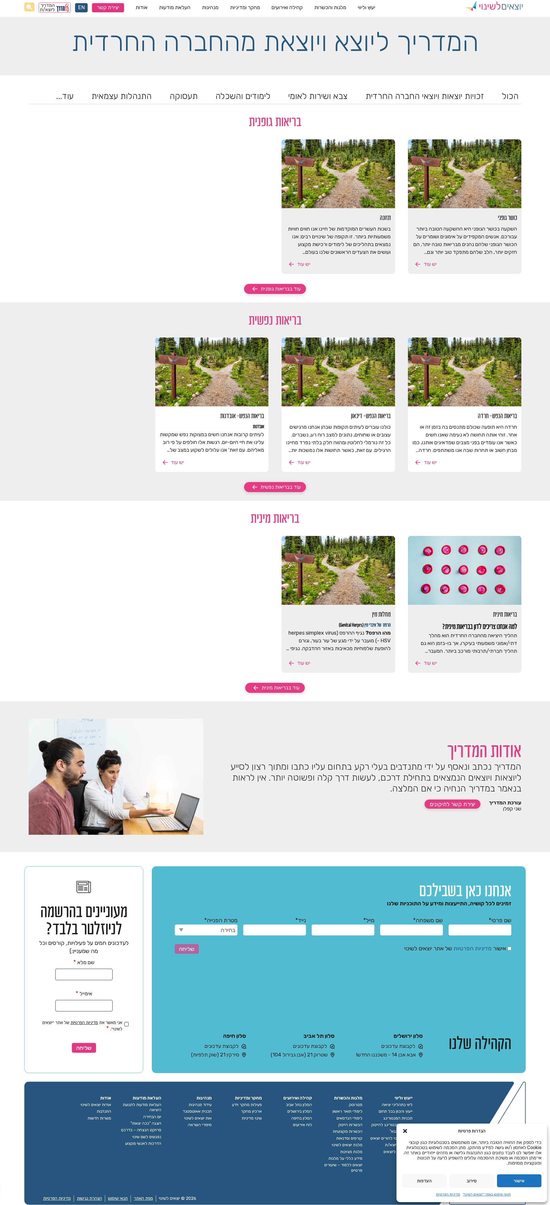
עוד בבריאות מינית (281, 688)
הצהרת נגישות (89, 1198)
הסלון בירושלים (299, 1111)
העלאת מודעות (174, 7)
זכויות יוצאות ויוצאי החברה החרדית (425, 96)
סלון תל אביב (319, 1035)
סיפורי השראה (200, 1124)
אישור (519, 1180)
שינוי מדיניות (252, 1118)
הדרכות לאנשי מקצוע (143, 1143)
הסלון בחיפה (301, 1118)
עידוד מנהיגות (200, 1104)
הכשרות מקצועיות (347, 1131)
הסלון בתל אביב (299, 1104)
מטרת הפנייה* (220, 920)
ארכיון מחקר (251, 1111)
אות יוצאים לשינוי (198, 1118)
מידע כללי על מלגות (345, 1158)
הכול (510, 96)
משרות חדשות (99, 1118)
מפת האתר (143, 1198)
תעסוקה (184, 96)
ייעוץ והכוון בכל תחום (395, 1111)
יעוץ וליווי (366, 7)
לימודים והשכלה (242, 96)
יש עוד (430, 264)
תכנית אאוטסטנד (197, 1111)
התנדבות (104, 1111)
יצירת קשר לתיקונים (452, 804)
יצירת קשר (108, 8)
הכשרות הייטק (350, 1124)
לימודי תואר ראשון (347, 1111)
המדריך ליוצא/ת (47, 7)
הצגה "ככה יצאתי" (145, 1123)
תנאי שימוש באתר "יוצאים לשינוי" (487, 1194)
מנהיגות (210, 7)
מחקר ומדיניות (245, 7)
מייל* (368, 920)
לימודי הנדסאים (349, 1118)
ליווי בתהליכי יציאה (397, 1104)
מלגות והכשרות (330, 7)
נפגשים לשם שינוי (146, 1136)
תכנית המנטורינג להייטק (391, 1124)
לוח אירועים (302, 1124)
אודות (141, 7)
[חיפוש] (29, 7)
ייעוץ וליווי (403, 1098)
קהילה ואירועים (287, 7)
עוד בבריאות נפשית (280, 487)
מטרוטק (355, 1104)
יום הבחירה (152, 1116)
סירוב (472, 1180)
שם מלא (84, 962)
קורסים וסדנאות (349, 1138)
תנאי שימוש (118, 1198)
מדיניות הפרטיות (448, 1194)
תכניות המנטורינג (397, 1118)
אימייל (84, 993)
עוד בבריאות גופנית (281, 289)
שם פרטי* (500, 920)
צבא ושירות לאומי (317, 96)
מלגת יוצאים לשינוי (347, 1144)
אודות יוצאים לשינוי (95, 1104)
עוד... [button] (65, 96)
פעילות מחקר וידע (247, 1104)
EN (81, 8)
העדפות (424, 1180)
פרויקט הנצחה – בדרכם (141, 1130)
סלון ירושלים (408, 1035)
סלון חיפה (234, 1035)
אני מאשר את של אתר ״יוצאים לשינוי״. (82, 1026)
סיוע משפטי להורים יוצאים (391, 1138)
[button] (405, 1131)
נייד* (300, 920)
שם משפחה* (428, 920)
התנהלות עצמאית (121, 96)
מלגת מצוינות (351, 1151)
